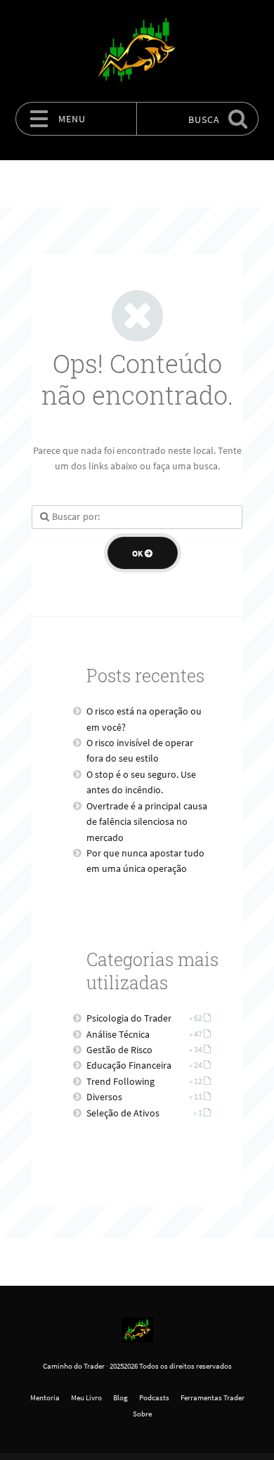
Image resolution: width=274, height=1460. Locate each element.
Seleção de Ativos (122, 1113)
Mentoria (45, 1397)
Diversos (104, 1096)
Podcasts (154, 1397)
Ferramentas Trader (212, 1397)
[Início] (136, 1330)
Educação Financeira (128, 1065)
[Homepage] (137, 50)
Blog (120, 1397)
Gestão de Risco (119, 1049)
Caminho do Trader (74, 1366)
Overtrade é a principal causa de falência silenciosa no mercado (146, 822)
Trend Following (120, 1081)
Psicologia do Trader (128, 1018)
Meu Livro (86, 1397)
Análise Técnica (118, 1034)
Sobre (142, 1414)
